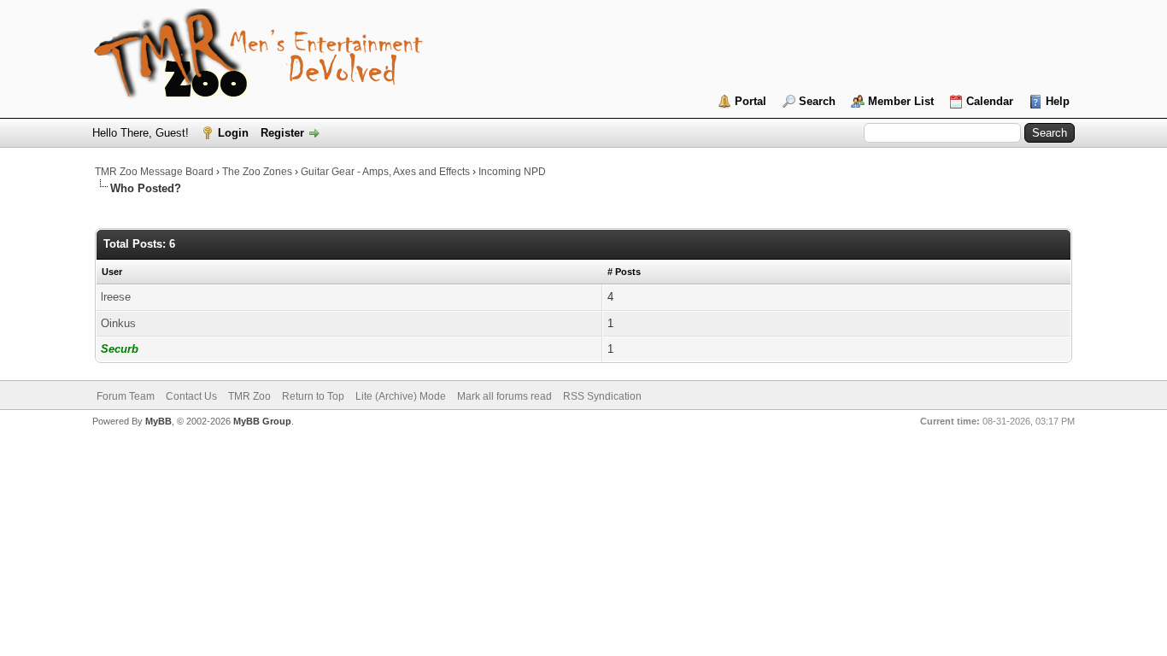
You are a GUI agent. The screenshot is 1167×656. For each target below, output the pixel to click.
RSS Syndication (602, 396)
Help (1058, 101)
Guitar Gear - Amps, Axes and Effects (385, 172)
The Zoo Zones (257, 172)
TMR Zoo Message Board (154, 172)
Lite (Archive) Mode (400, 396)
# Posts (624, 271)
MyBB (158, 421)
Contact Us (191, 396)
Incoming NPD (512, 172)
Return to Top (313, 396)
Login (233, 132)
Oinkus (118, 323)
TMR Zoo (249, 396)
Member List (901, 101)
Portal (750, 101)
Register (282, 132)
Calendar (989, 101)
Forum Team (126, 396)
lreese (116, 296)
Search (817, 101)
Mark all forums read (504, 396)
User (112, 271)
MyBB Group (262, 421)
